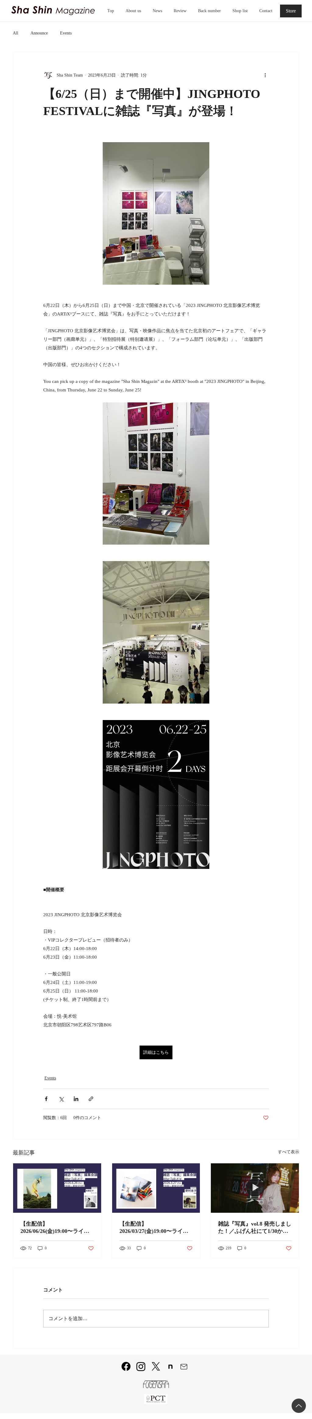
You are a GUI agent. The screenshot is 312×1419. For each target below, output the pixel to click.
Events (66, 33)
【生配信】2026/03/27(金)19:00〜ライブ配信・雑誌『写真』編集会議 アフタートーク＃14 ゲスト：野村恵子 (155, 1228)
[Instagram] (141, 1366)
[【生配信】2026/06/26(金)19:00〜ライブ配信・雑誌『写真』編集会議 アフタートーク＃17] (57, 1188)
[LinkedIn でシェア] (76, 1099)
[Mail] (183, 1366)
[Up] (299, 1406)
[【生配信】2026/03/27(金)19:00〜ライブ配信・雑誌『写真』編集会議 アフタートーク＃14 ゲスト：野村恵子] (156, 1188)
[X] (156, 1366)
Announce (39, 33)
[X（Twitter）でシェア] (61, 1099)
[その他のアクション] (265, 75)
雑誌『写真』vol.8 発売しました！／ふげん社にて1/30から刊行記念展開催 (254, 1228)
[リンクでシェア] (91, 1099)
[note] (170, 1366)
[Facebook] (126, 1366)
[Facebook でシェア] (46, 1099)
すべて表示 (288, 1152)
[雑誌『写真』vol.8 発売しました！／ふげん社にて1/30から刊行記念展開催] (255, 1188)
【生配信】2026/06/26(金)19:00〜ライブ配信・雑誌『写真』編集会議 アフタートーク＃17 (56, 1228)
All (15, 33)
